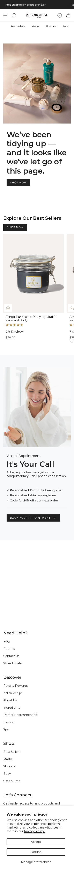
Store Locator (13, 663)
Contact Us (11, 656)
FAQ (6, 641)
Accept (36, 842)
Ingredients (11, 708)
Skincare (9, 766)
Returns (9, 649)
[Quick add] (8, 308)
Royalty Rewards (15, 686)
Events (8, 722)
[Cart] (68, 15)
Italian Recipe (13, 693)
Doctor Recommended (20, 715)
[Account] (59, 15)
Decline (36, 852)
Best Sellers (11, 752)
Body (7, 774)
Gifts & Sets (11, 781)
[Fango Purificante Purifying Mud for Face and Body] (33, 273)
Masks (7, 759)
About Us (10, 700)
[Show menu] (5, 15)
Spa (6, 729)
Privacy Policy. (34, 831)
